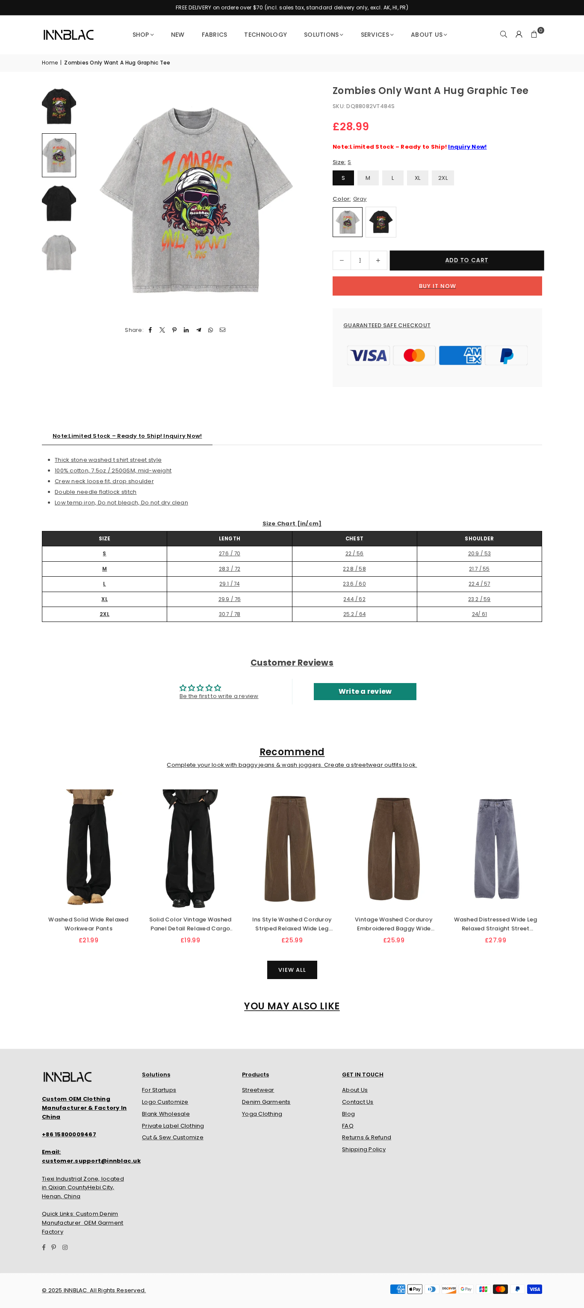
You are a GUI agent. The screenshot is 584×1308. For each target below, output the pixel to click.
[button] (534, 34)
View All (292, 970)
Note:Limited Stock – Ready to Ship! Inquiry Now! (127, 436)
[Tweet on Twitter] (162, 330)
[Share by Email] (223, 330)
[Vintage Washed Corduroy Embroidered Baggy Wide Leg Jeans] (394, 849)
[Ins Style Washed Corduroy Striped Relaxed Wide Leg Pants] (292, 849)
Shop (141, 34)
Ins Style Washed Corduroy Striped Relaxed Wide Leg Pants (292, 924)
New (178, 34)
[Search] (503, 34)
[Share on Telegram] (198, 330)
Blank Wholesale (166, 1114)
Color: (350, 199)
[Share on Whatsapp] (210, 330)
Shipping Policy (364, 1149)
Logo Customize (165, 1102)
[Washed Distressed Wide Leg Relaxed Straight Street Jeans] (495, 849)
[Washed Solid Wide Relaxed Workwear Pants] (88, 849)
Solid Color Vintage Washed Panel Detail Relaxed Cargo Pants (190, 924)
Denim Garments (266, 1102)
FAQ (348, 1126)
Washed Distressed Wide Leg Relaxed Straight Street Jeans (495, 924)
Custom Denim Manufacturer (80, 1218)
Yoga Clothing (262, 1114)
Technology (265, 34)
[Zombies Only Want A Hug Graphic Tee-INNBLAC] (59, 107)
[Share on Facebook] (150, 330)
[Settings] (519, 34)
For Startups (159, 1090)
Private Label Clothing (173, 1126)
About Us (426, 34)
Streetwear (258, 1090)
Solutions (321, 34)
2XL (443, 178)
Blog (348, 1114)
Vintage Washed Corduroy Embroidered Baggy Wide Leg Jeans (394, 924)
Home (50, 62)
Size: (342, 162)
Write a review (365, 691)
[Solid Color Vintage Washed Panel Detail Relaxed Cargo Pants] (190, 849)
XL (418, 178)
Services (375, 34)
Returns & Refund (366, 1137)
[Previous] (92, 199)
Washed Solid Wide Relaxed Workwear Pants (88, 924)
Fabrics (214, 34)
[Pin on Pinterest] (174, 330)
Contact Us (358, 1102)
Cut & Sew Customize (173, 1137)
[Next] (299, 199)
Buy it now (437, 286)
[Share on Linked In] (186, 330)
